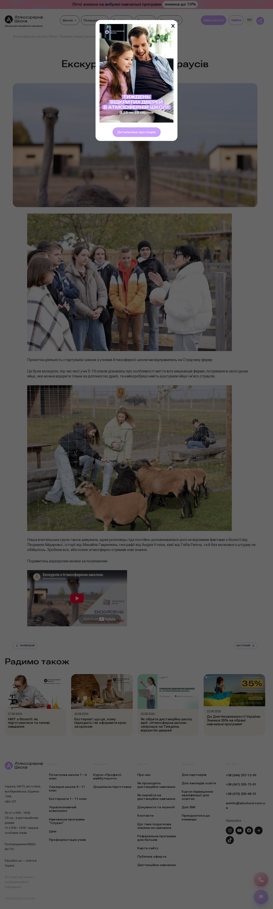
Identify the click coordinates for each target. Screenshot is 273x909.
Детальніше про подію (136, 132)
